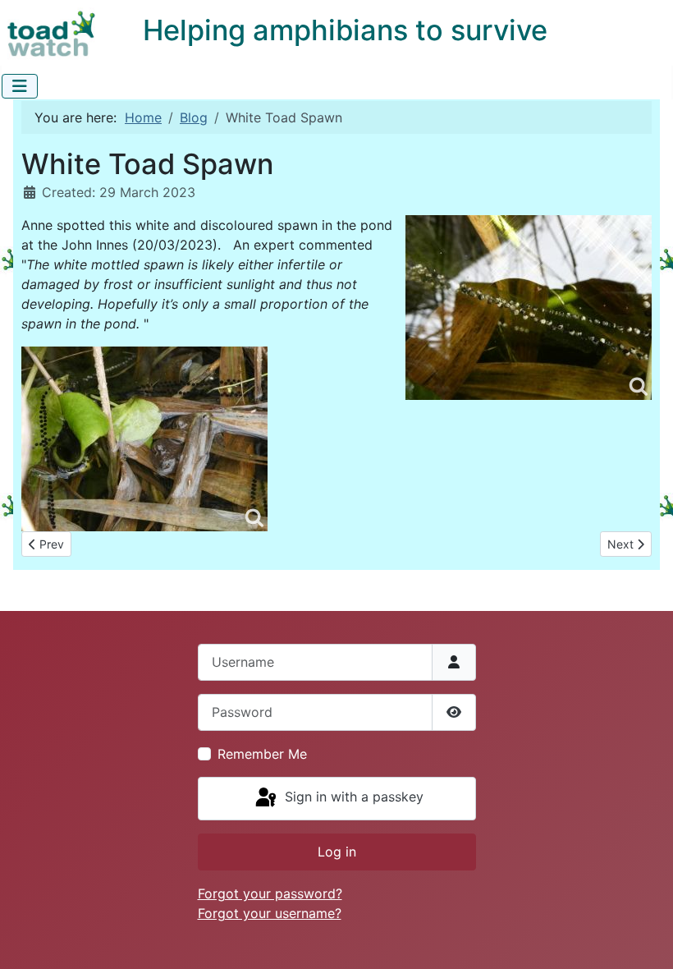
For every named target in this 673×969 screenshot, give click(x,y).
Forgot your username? (269, 913)
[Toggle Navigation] (20, 86)
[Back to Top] (644, 938)
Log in (337, 851)
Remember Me (262, 754)
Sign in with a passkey (352, 797)
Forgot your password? (270, 893)
